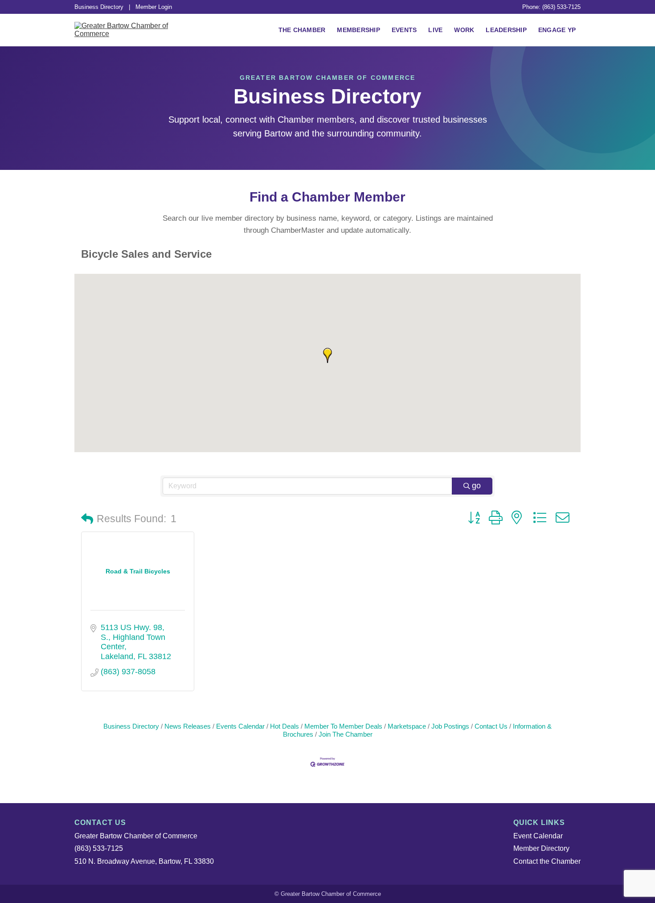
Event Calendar (538, 836)
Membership (358, 29)
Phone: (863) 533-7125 (551, 7)
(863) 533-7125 (98, 848)
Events (404, 29)
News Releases (187, 726)
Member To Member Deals (343, 726)
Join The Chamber (346, 734)
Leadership (506, 29)
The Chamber (302, 29)
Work (464, 29)
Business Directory (98, 7)
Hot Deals (284, 726)
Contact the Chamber (547, 861)
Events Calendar (240, 726)
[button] (327, 355)
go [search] (476, 485)
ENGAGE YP (557, 29)
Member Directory (541, 848)
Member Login (153, 7)
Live (435, 29)
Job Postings (450, 726)
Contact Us (491, 726)
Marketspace (407, 726)
